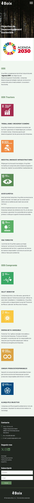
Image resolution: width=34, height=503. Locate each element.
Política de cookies (6, 460)
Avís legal (3, 456)
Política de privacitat (7, 458)
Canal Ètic (4, 462)
